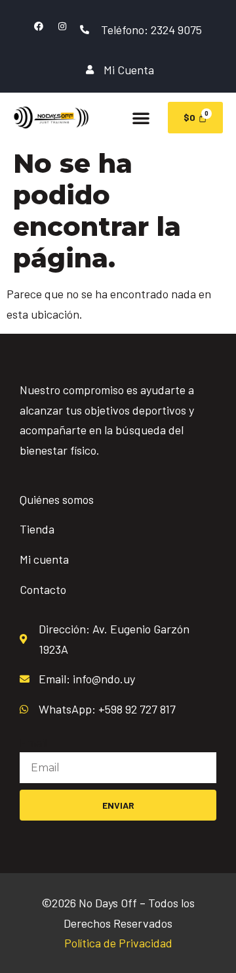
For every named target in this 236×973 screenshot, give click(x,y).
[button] (141, 117)
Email (33, 742)
